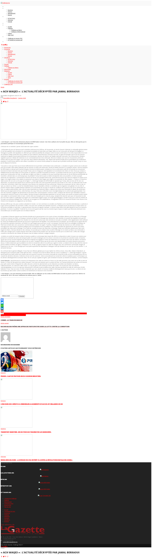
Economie (7, 513)
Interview (3, 456)
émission (45, 313)
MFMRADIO (78, 313)
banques (26, 313)
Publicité (6, 500)
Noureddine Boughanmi (10, 98)
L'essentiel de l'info (9, 511)
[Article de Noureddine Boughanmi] (2, 98)
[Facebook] (1, 44)
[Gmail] (44, 311)
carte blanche (32, 313)
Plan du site (7, 507)
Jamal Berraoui (61, 313)
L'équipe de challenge (10, 498)
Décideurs (7, 520)
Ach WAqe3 (7, 313)
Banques (3, 401)
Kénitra (67, 313)
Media (2, 87)
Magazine (7, 516)
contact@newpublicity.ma (10, 542)
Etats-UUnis (51, 313)
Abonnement (8, 502)
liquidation (72, 313)
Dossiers (6, 518)
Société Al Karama (11, 315)
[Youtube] (7, 44)
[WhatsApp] (44, 305)
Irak (56, 313)
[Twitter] (5, 44)
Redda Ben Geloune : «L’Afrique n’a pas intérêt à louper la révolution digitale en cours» (37, 460)
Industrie (3, 373)
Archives (6, 521)
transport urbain (21, 315)
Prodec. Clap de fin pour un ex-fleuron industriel (21, 376)
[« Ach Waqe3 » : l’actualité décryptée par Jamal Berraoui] (34, 139)
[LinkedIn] (3, 44)
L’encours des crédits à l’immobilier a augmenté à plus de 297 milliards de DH (32, 404)
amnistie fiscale (19, 313)
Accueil (6, 510)
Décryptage (39, 313)
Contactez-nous (8, 503)
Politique (6, 515)
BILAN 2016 (7, 505)
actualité (12, 313)
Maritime (3, 429)
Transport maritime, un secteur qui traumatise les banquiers (26, 432)
